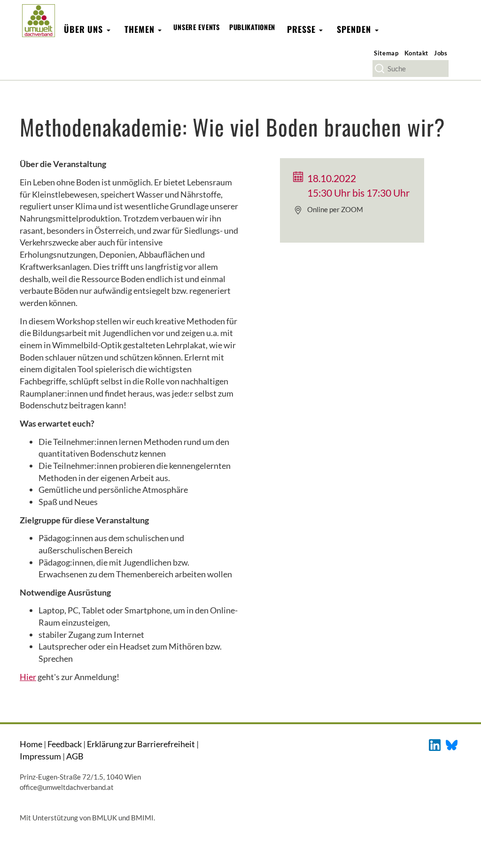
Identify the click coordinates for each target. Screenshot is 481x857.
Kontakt (416, 53)
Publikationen (252, 27)
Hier (28, 677)
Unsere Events (196, 27)
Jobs (441, 53)
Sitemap (386, 53)
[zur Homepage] (38, 20)
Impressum (40, 756)
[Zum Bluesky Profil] (452, 744)
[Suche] (379, 68)
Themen (140, 29)
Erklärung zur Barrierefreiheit (141, 744)
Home (31, 744)
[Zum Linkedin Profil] (435, 744)
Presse (302, 29)
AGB (75, 756)
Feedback (64, 744)
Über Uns (85, 29)
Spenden (355, 29)
